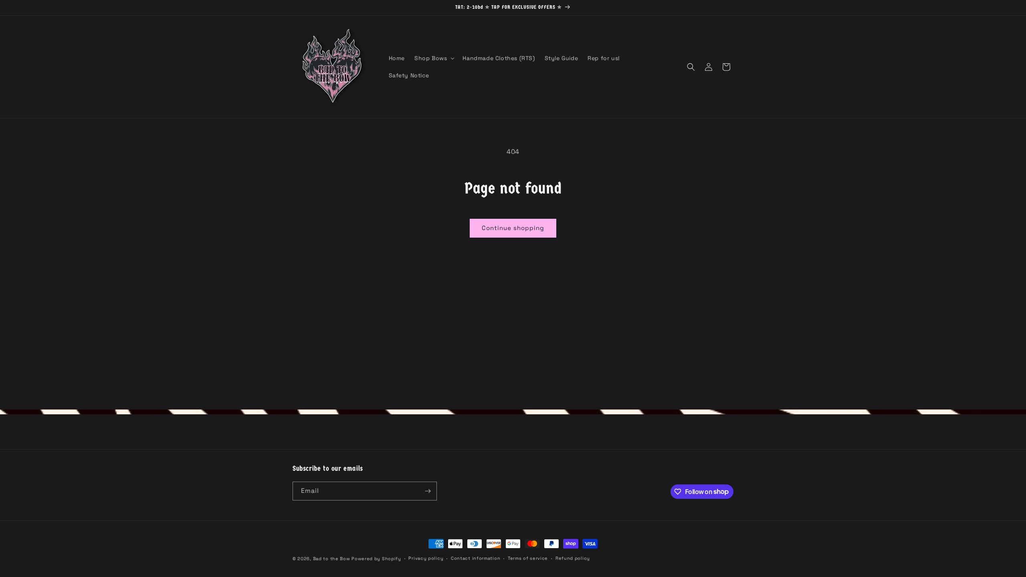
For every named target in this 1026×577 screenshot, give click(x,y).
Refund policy (572, 558)
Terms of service (528, 558)
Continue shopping (513, 228)
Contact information (475, 558)
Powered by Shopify (376, 558)
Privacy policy (425, 558)
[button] (434, 58)
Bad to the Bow (331, 558)
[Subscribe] (427, 491)
